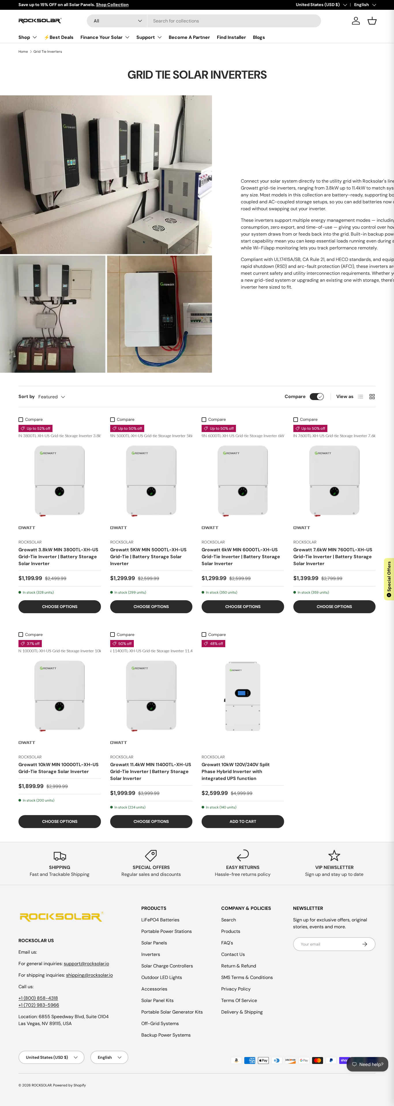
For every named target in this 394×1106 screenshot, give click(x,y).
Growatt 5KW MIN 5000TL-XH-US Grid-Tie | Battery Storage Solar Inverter (148, 557)
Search (228, 920)
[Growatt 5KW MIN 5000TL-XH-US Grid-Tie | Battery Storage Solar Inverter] (151, 480)
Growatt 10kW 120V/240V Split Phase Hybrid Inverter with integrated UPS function (236, 772)
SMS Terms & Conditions (247, 977)
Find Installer (231, 37)
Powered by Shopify (69, 1085)
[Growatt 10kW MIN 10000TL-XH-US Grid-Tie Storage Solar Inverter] (59, 695)
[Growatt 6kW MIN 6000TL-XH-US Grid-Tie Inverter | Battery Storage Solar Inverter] (243, 480)
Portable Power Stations (166, 931)
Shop (24, 37)
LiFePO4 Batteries (160, 920)
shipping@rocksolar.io (89, 975)
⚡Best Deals (59, 37)
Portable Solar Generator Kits (172, 1012)
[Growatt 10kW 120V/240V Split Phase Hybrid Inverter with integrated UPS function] (243, 695)
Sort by (26, 396)
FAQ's (227, 943)
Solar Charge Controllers (167, 966)
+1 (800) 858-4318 (38, 998)
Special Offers (389, 578)
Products (230, 931)
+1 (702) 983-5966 (38, 1005)
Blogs (259, 37)
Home (23, 51)
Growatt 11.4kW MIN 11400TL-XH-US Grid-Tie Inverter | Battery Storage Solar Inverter (150, 772)
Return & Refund (238, 966)
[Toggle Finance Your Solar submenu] (127, 37)
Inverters (150, 954)
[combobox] (204, 20)
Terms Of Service (239, 1000)
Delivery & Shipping (242, 1012)
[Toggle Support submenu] (159, 37)
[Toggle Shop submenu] (34, 37)
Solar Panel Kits (157, 1000)
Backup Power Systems (166, 1035)
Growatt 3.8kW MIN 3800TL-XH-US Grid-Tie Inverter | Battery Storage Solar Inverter (58, 557)
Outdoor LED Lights (161, 977)
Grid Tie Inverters (47, 51)
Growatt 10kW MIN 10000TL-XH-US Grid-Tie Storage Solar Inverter (58, 768)
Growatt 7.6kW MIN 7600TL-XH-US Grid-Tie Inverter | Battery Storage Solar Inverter (332, 557)
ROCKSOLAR (42, 1085)
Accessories (154, 989)
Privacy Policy (236, 989)
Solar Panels (154, 943)
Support (145, 37)
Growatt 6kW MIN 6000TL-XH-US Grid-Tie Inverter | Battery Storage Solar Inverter (241, 557)
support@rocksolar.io (86, 964)
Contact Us (233, 954)
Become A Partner (189, 37)
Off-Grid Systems (160, 1023)
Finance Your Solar (101, 37)
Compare (295, 396)
